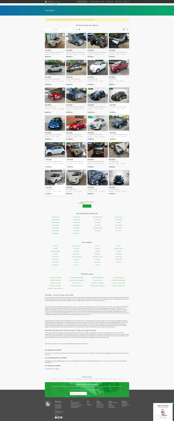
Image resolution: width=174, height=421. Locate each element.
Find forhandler (109, 1)
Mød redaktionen (74, 403)
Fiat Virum (118, 230)
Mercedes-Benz (78, 379)
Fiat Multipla (118, 256)
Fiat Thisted (118, 228)
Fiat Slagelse (55, 228)
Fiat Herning (118, 217)
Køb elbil (124, 406)
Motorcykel (89, 405)
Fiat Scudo (119, 259)
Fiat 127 (98, 246)
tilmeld (96, 393)
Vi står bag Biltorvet (75, 402)
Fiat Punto (76, 259)
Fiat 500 (118, 246)
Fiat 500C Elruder (97, 280)
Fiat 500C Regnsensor (119, 285)
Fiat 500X (76, 251)
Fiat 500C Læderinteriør (118, 283)
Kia (72, 379)
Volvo (119, 379)
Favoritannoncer (100, 405)
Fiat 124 (55, 246)
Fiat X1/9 (97, 265)
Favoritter (119, 1)
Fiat (53, 4)
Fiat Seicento (55, 262)
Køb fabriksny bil (125, 405)
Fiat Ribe (118, 222)
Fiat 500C (55, 248)
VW (123, 379)
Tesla (110, 379)
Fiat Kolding (97, 219)
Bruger (98, 401)
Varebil (88, 403)
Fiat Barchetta (76, 254)
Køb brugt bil (125, 403)
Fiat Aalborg (55, 233)
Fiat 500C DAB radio (55, 280)
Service (110, 401)
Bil (50, 4)
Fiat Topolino (55, 265)
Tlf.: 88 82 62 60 (58, 408)
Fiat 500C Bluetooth (118, 277)
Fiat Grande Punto (98, 256)
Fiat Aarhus (76, 233)
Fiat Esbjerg (76, 217)
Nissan (85, 379)
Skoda (101, 379)
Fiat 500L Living (118, 248)
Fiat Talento (97, 262)
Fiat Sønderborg (97, 228)
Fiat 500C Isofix (76, 283)
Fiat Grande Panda (76, 256)
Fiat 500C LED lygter (55, 285)
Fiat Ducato (55, 256)
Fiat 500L (97, 248)
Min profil (99, 402)
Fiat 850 (55, 254)
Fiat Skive (97, 225)
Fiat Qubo (97, 259)
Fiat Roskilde (55, 225)
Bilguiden (110, 405)
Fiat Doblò (118, 254)
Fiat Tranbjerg (55, 230)
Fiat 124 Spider (76, 246)
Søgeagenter (99, 403)
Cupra (59, 379)
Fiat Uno (76, 265)
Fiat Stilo (76, 262)
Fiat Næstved (76, 222)
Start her (163, 417)
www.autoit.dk (58, 412)
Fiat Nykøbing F (55, 222)
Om (71, 401)
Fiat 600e (118, 251)
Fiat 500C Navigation (76, 285)
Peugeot (91, 379)
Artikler (102, 1)
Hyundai (68, 379)
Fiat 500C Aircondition (55, 277)
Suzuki (106, 379)
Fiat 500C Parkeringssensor (97, 285)
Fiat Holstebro (55, 219)
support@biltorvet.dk (59, 411)
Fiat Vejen (76, 230)
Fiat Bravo (97, 254)
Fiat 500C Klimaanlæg (98, 283)
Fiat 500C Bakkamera (97, 277)
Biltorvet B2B (111, 406)
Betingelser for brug (75, 406)
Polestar (96, 379)
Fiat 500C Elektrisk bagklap (76, 280)
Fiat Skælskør (118, 225)
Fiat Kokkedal (76, 219)
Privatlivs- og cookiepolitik (76, 405)
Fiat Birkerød (55, 217)
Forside (46, 4)
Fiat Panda (55, 259)
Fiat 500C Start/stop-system (55, 288)
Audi (51, 379)
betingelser (95, 389)
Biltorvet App (125, 402)
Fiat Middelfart (119, 219)
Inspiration (124, 401)
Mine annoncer (100, 406)
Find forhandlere (74, 407)
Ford (64, 379)
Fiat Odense (97, 222)
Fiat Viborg (98, 230)
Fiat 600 (97, 251)
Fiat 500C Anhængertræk (76, 277)
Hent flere (87, 205)
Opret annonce (82, 1)
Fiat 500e (76, 248)
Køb (88, 401)
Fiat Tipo (118, 262)
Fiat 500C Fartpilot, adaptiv (118, 280)
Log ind (127, 1)
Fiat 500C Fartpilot (55, 283)
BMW (55, 379)
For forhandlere (111, 407)
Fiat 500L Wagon (55, 251)
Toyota (114, 379)
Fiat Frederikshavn (98, 217)
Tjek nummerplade (94, 1)
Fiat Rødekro (76, 225)
